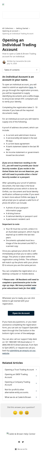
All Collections (7, 28)
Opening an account (10, 31)
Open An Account (21, 313)
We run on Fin (22, 449)
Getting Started (22, 28)
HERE (33, 288)
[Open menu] (37, 4)
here (31, 87)
